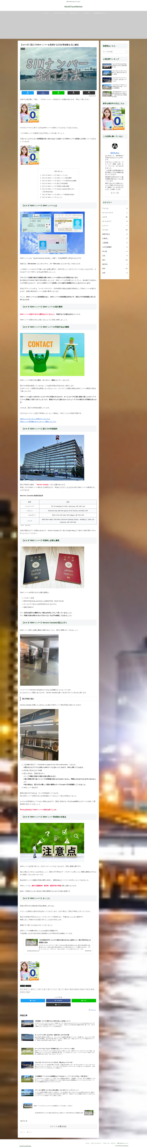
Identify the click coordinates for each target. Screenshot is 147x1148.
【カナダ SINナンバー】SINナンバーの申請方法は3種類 (59, 180)
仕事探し (114, 238)
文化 (114, 255)
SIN (22, 989)
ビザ (46, 989)
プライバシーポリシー (96, 1143)
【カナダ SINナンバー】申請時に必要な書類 (55, 186)
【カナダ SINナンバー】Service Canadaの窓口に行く (58, 189)
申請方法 (23, 992)
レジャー (114, 225)
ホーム (87, 1143)
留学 (114, 268)
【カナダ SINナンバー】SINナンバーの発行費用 (57, 178)
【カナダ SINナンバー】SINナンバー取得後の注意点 (58, 194)
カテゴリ (113, 1143)
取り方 (67, 989)
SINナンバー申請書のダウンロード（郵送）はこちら (38, 421)
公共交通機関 (114, 247)
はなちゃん (114, 153)
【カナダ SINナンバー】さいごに (52, 197)
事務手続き (114, 234)
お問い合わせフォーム (122, 1143)
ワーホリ (29, 985)
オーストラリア (114, 213)
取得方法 (77, 989)
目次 (55, 171)
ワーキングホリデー (53, 989)
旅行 (114, 260)
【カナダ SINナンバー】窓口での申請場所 (55, 183)
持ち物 (114, 251)
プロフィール (106, 1143)
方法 (89, 989)
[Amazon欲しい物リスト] (116, 193)
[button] (74, 93)
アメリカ (114, 208)
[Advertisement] (73, 28)
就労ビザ (84, 989)
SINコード (28, 989)
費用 (29, 992)
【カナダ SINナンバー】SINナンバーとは (54, 175)
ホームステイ (114, 221)
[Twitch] (118, 193)
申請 (93, 989)
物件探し (114, 264)
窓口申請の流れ (48, 192)
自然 (114, 273)
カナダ (23, 985)
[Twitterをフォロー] (114, 193)
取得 (72, 989)
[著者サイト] (112, 193)
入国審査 (114, 243)
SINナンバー (35, 989)
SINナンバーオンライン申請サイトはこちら (35, 419)
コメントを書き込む (58, 1126)
